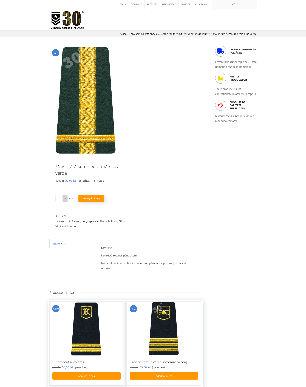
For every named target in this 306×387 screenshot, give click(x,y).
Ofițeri (123, 221)
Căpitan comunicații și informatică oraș (158, 362)
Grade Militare (108, 221)
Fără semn (74, 221)
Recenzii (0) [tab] (60, 244)
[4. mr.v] (85, 100)
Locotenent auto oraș (68, 362)
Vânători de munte (66, 226)
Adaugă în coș (91, 198)
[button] (61, 198)
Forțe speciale (90, 221)
